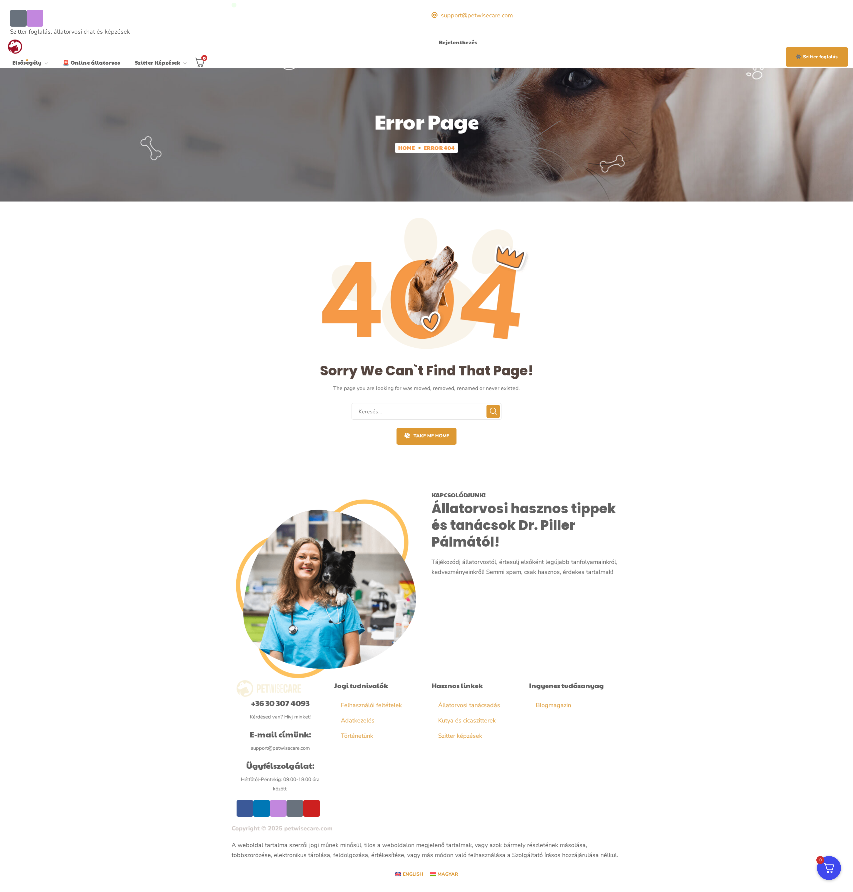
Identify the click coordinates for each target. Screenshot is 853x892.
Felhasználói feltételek (371, 705)
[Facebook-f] (245, 808)
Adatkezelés (358, 720)
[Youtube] (311, 808)
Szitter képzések (460, 736)
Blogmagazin (553, 705)
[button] (817, 57)
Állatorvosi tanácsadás (469, 705)
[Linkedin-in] (261, 808)
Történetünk (357, 736)
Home (406, 148)
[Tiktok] (295, 808)
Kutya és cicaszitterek (467, 720)
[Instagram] (35, 18)
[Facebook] (18, 18)
